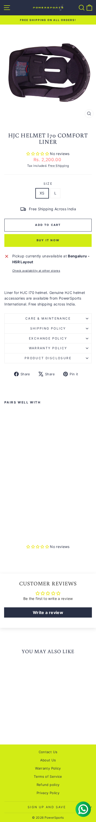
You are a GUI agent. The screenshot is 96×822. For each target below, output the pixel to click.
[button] (38, 153)
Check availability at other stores (36, 270)
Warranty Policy (48, 348)
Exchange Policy (48, 338)
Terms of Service (48, 776)
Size (48, 183)
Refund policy (48, 785)
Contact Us (48, 752)
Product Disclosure (48, 358)
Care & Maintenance (48, 318)
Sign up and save (47, 807)
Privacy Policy (48, 793)
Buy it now (48, 240)
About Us (48, 760)
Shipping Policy (48, 328)
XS (42, 193)
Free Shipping (58, 166)
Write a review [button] (48, 612)
